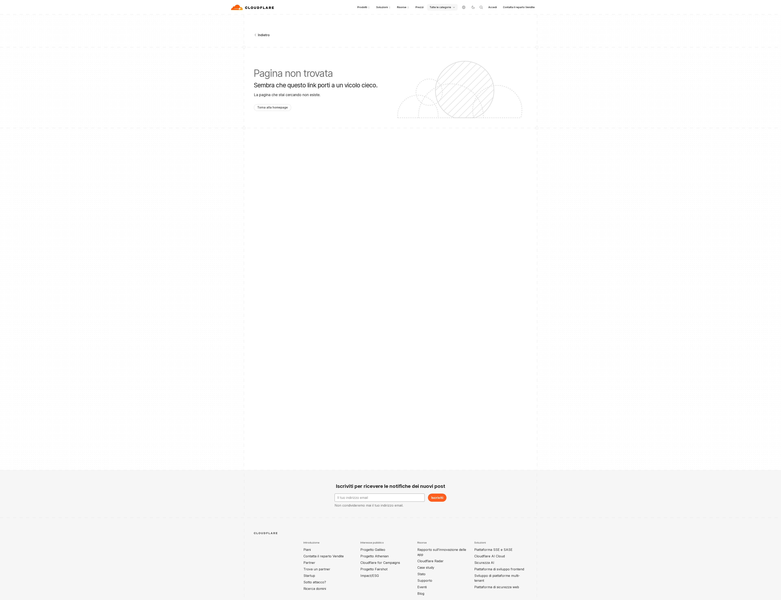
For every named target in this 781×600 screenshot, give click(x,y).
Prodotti (362, 7)
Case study (425, 567)
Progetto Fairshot (373, 569)
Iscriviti (437, 498)
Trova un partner (316, 569)
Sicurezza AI (484, 563)
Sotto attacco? (314, 582)
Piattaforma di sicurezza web (496, 587)
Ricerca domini (314, 589)
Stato (421, 574)
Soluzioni (382, 7)
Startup (309, 576)
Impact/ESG (369, 576)
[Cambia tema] (473, 7)
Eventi (422, 587)
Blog (420, 593)
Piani (307, 550)
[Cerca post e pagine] (481, 7)
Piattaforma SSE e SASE (493, 550)
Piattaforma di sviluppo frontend (499, 569)
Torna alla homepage (272, 107)
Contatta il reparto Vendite (519, 7)
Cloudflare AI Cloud (489, 556)
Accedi (492, 7)
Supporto (424, 580)
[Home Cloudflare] (253, 7)
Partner (309, 563)
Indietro (264, 35)
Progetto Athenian (374, 556)
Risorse (401, 7)
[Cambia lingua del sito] (463, 7)
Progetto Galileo (372, 550)
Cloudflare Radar (430, 561)
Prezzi (420, 7)
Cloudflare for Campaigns (380, 563)
